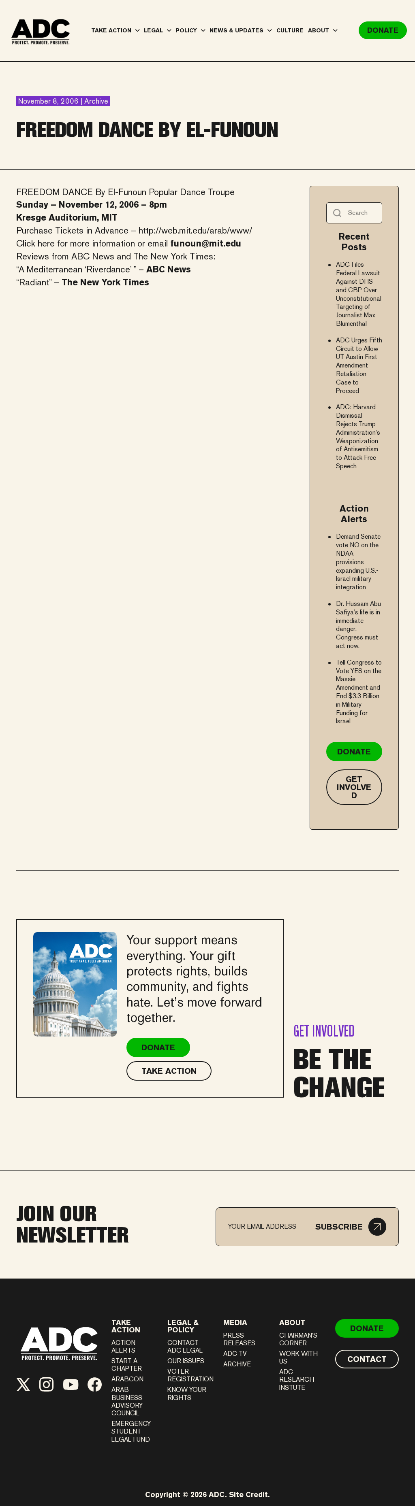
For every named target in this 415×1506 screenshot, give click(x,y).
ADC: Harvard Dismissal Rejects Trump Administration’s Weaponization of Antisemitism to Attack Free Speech (358, 436)
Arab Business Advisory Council (127, 1401)
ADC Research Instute (296, 1379)
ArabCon (127, 1379)
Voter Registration (190, 1375)
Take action (125, 1326)
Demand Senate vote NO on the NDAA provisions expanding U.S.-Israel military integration (358, 562)
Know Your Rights (186, 1393)
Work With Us (298, 1357)
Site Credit (248, 1494)
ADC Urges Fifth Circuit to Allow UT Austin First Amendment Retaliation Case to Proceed (359, 365)
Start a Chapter (126, 1364)
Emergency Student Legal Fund (131, 1431)
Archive (237, 1364)
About (292, 1322)
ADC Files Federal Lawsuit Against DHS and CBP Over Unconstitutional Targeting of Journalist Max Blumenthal (358, 294)
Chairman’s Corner (298, 1339)
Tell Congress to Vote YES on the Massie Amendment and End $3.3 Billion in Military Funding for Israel (359, 691)
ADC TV (235, 1353)
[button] (350, 1227)
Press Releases (239, 1339)
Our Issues (185, 1361)
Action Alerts (123, 1346)
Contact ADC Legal (185, 1346)
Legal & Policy (183, 1326)
